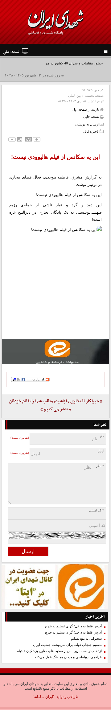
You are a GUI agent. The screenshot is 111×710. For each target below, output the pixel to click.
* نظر (100, 466)
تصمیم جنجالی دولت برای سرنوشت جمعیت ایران (67, 644)
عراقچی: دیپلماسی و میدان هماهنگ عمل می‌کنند (68, 657)
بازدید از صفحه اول (86, 109)
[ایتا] (55, 351)
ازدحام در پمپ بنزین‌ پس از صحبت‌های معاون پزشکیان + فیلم (59, 651)
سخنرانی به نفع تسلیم (86, 638)
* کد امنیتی (96, 510)
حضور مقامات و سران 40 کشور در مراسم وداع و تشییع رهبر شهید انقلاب (57, 68)
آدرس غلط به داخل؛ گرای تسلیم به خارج (73, 626)
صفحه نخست (94, 95)
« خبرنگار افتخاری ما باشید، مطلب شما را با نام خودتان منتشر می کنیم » (55, 405)
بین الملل (74, 95)
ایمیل (100, 451)
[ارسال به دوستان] (102, 124)
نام (102, 435)
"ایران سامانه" (44, 697)
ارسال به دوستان (87, 124)
